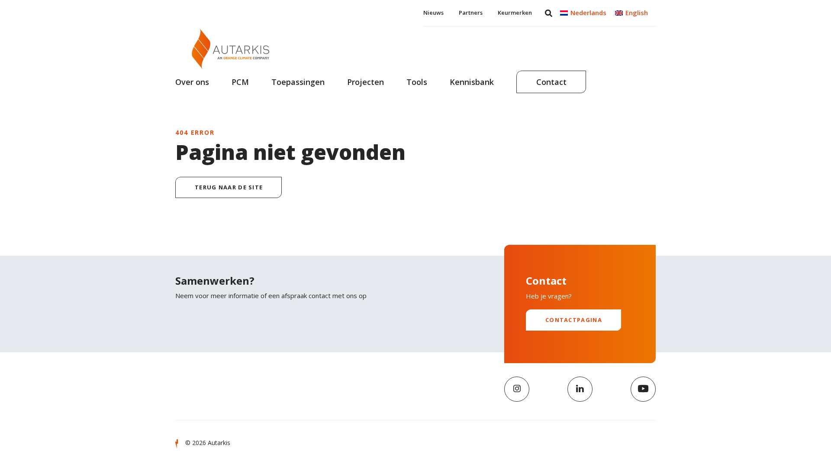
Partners (471, 12)
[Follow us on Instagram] (516, 389)
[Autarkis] (230, 48)
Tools (416, 82)
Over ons (192, 82)
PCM (240, 82)
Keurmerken (515, 12)
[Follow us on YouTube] (643, 389)
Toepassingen (298, 82)
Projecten (365, 82)
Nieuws (433, 12)
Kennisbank (472, 82)
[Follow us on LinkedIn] (580, 389)
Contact (551, 82)
